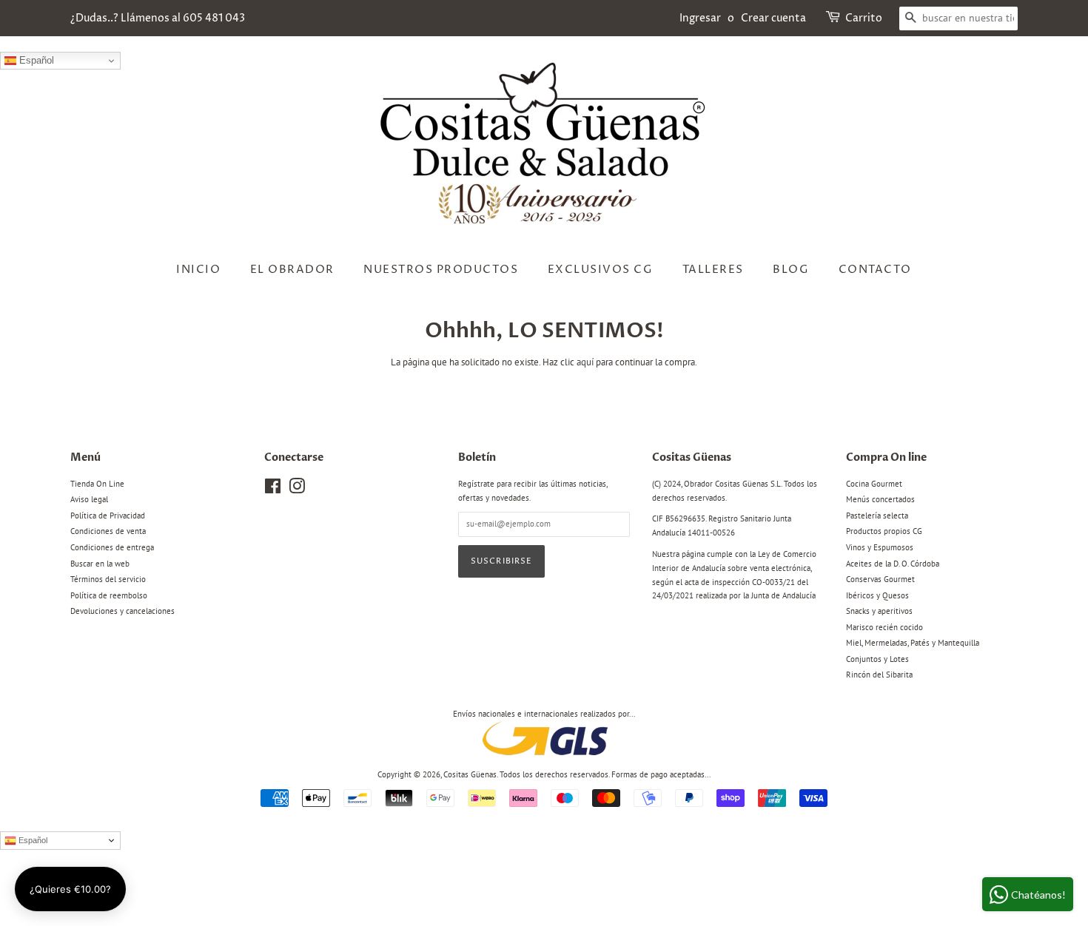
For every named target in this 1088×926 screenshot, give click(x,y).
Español (35, 60)
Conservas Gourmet (880, 579)
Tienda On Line (97, 484)
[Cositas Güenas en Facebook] (272, 489)
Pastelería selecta (877, 515)
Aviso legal (89, 499)
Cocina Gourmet (874, 484)
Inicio (198, 269)
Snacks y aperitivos (879, 611)
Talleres (713, 269)
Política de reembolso (108, 595)
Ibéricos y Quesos (877, 595)
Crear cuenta (773, 18)
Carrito (863, 18)
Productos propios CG (884, 531)
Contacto (875, 269)
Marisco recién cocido (884, 627)
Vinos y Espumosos (879, 547)
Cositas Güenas (470, 774)
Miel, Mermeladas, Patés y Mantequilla (912, 643)
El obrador (292, 269)
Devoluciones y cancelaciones (122, 611)
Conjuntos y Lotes (877, 659)
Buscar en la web (100, 563)
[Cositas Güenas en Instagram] (297, 489)
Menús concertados (880, 499)
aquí (585, 362)
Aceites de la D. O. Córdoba (892, 563)
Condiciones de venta (108, 531)
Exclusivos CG (601, 269)
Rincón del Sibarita (879, 674)
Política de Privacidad (107, 515)
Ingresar (700, 18)
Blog (791, 269)
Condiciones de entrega (112, 547)
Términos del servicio (108, 579)
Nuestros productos (440, 269)
